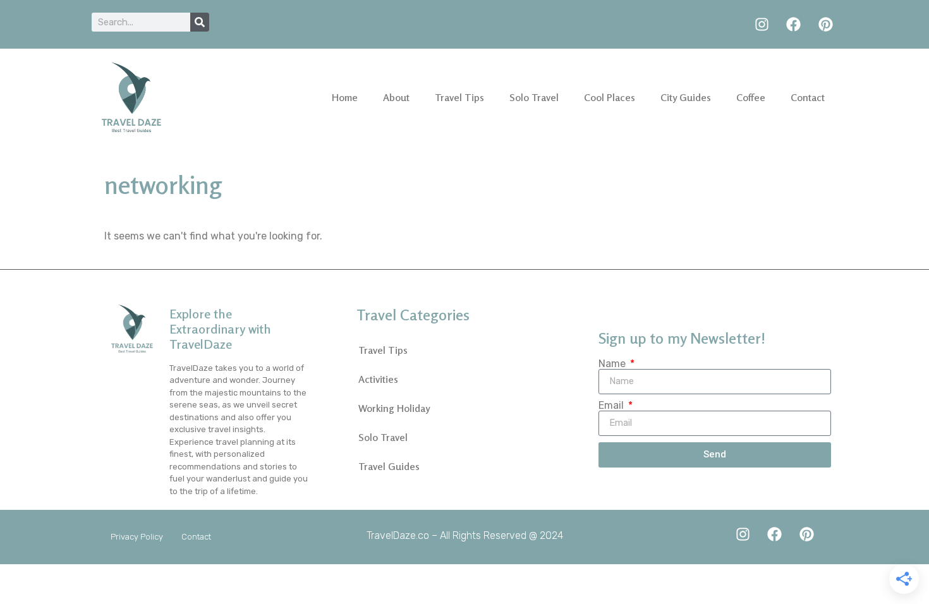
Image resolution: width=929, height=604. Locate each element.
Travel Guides (389, 466)
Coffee (750, 97)
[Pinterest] (825, 24)
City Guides (685, 97)
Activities (378, 379)
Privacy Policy (137, 536)
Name (613, 364)
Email (612, 406)
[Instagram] (762, 24)
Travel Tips (459, 97)
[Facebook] (793, 24)
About (396, 97)
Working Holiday (394, 408)
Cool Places (609, 97)
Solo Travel (534, 97)
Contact (808, 97)
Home (345, 97)
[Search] (199, 22)
